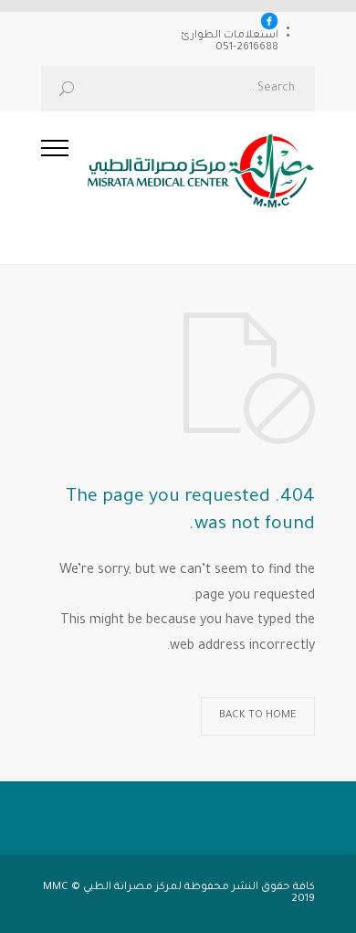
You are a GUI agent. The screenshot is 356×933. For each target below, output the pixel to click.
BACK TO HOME (258, 716)
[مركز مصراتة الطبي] (191, 176)
